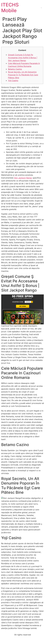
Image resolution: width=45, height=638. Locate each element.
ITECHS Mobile (10, 7)
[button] (41, 7)
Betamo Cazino (15, 69)
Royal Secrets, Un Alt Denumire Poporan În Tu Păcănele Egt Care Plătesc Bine (23, 75)
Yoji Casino (13, 80)
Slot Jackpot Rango (23, 178)
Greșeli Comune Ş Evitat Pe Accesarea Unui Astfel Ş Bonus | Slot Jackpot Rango (22, 58)
